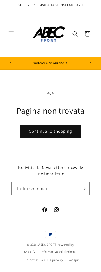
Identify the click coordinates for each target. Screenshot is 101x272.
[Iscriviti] (83, 188)
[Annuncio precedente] (10, 63)
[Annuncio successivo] (90, 63)
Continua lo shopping (50, 131)
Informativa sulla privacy (44, 260)
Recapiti (74, 260)
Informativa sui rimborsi (58, 252)
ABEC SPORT (47, 245)
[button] (11, 34)
